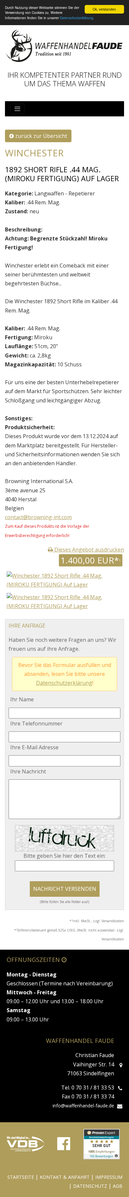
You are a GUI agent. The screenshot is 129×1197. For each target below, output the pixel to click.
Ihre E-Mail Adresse (34, 747)
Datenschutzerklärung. (77, 17)
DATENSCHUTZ (90, 1186)
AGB (117, 1186)
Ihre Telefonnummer (36, 723)
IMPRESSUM (108, 1177)
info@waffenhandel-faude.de (83, 1105)
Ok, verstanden (104, 9)
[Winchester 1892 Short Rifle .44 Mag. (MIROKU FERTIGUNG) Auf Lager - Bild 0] (64, 580)
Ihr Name (22, 699)
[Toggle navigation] (17, 109)
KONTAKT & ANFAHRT (65, 1177)
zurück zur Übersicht (40, 136)
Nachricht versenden (64, 888)
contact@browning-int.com (38, 517)
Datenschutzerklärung (64, 682)
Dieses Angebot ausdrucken (88, 549)
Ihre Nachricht (28, 771)
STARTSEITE (20, 1177)
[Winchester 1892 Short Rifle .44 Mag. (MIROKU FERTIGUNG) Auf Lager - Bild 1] (64, 601)
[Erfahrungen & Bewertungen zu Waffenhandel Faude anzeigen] (101, 1144)
